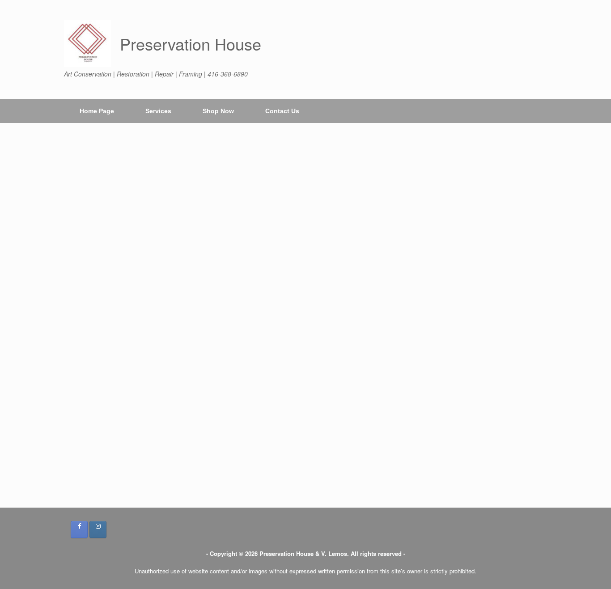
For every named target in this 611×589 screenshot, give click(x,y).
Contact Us (282, 110)
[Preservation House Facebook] (79, 529)
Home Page (97, 110)
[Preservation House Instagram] (97, 529)
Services (158, 110)
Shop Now (218, 110)
